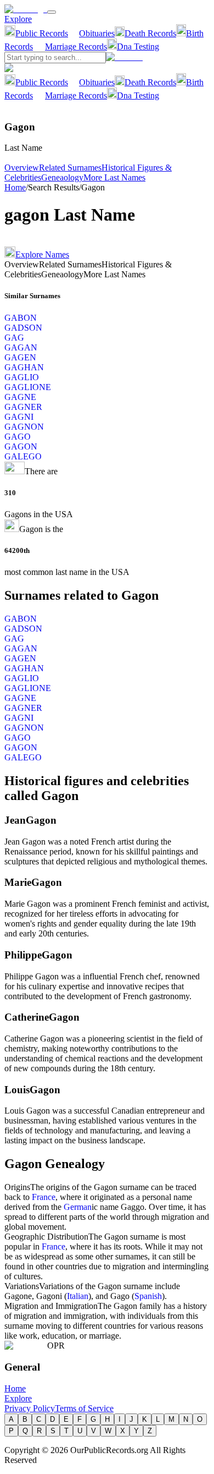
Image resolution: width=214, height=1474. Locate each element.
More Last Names (114, 177)
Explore (18, 19)
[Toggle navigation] (51, 12)
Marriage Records (76, 46)
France (43, 1197)
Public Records (41, 33)
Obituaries (97, 33)
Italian (77, 1296)
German (78, 1207)
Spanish (148, 1296)
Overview (21, 167)
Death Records (150, 33)
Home (15, 187)
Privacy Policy (29, 1408)
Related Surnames (70, 167)
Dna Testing (138, 46)
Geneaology (62, 177)
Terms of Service (84, 1408)
